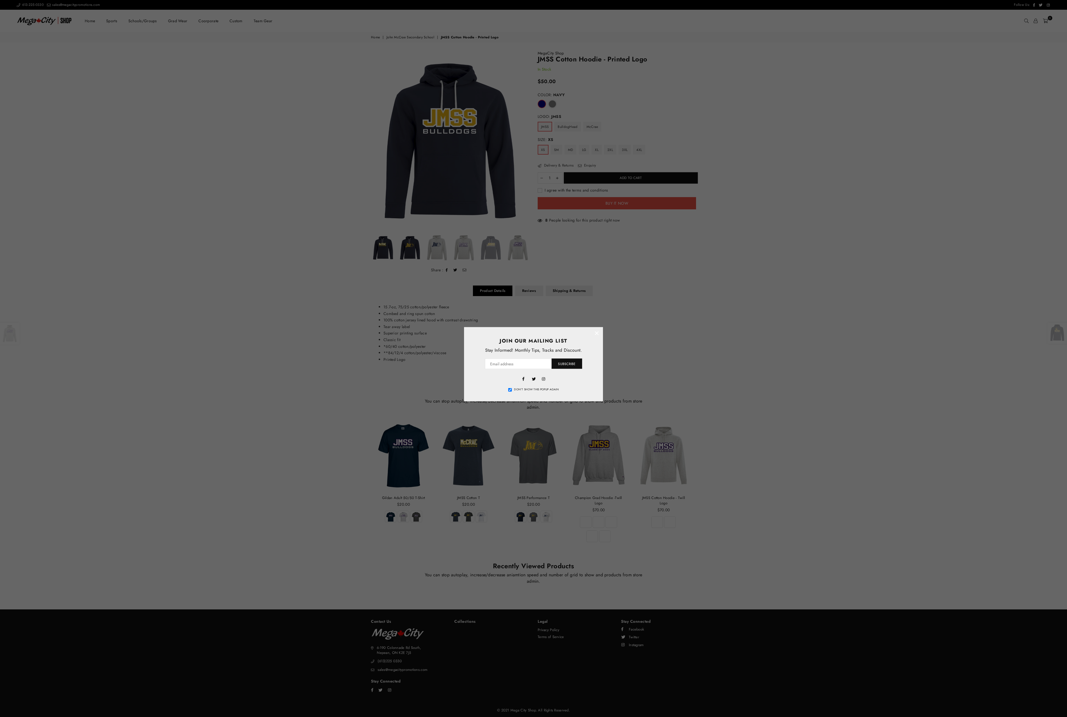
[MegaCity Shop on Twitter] (533, 378)
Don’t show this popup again (536, 389)
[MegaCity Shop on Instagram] (543, 378)
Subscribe (566, 363)
